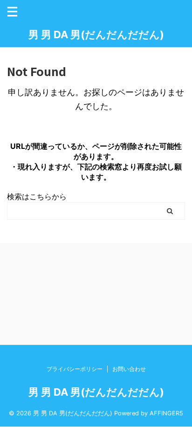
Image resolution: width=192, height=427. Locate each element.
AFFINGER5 (166, 413)
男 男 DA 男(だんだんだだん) (96, 34)
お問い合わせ (129, 368)
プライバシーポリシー (75, 368)
